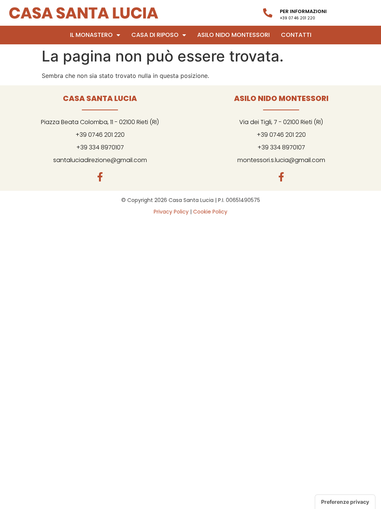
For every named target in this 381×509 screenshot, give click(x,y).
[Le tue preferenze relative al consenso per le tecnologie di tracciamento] (345, 502)
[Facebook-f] (100, 176)
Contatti (296, 35)
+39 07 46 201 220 (297, 18)
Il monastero (91, 35)
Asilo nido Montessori (233, 35)
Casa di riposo (155, 35)
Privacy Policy (171, 211)
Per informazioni (303, 11)
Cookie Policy (210, 211)
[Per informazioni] (267, 13)
